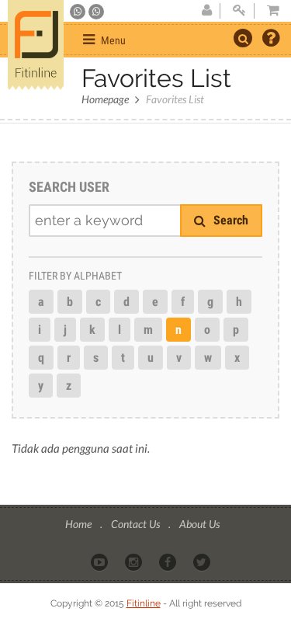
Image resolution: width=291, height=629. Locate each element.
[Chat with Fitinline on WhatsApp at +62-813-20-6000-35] (79, 11)
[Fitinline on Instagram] (134, 561)
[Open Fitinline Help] (270, 39)
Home (79, 523)
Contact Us (136, 523)
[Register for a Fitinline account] (206, 11)
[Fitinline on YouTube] (100, 561)
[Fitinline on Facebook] (168, 561)
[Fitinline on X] (203, 561)
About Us (199, 523)
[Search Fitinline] (243, 38)
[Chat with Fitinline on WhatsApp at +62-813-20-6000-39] (96, 11)
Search (229, 220)
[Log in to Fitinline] (239, 11)
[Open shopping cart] (268, 11)
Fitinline (143, 603)
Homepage (105, 99)
